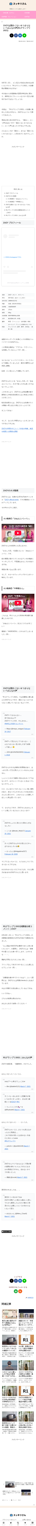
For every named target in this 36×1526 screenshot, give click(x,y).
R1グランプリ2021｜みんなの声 (16, 215)
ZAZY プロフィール (12, 193)
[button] (32, 748)
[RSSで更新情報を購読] (20, 1291)
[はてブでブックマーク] (20, 35)
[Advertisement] (18, 61)
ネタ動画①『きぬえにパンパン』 (18, 199)
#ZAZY (13, 1102)
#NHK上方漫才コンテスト (14, 724)
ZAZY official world (11, 499)
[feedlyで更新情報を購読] (16, 1291)
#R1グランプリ (10, 1141)
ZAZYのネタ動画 (11, 196)
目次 (15, 189)
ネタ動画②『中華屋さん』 (16, 201)
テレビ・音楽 (7, 1231)
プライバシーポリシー (9, 1519)
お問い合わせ (26, 1519)
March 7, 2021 (25, 1086)
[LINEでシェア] (24, 35)
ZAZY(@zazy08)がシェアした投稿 (18, 283)
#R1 (18, 1102)
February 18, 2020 (11, 854)
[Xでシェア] (12, 35)
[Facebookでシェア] (16, 35)
